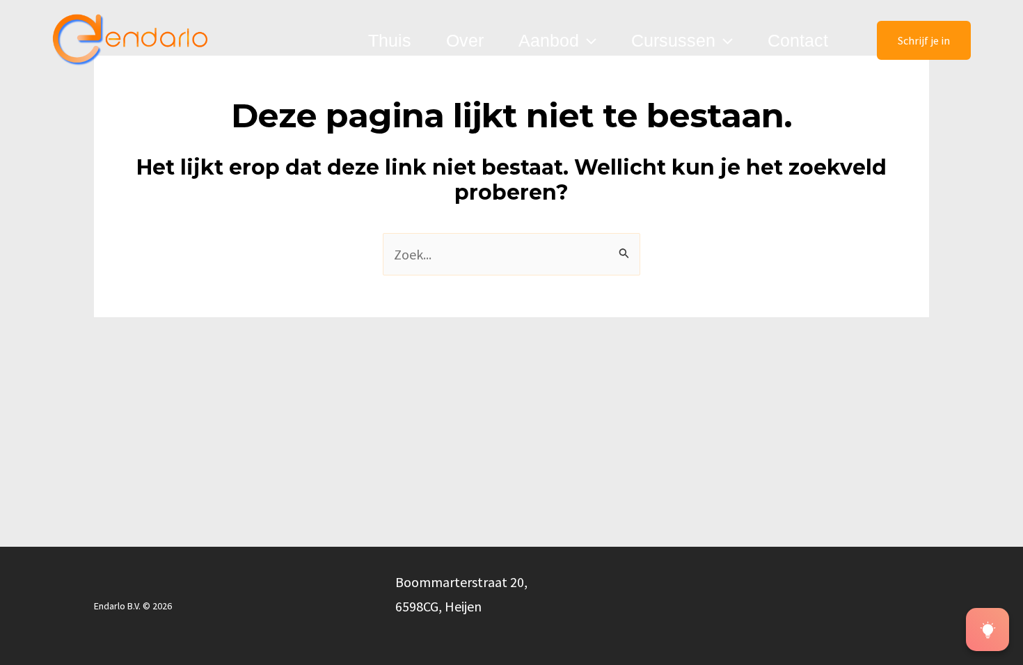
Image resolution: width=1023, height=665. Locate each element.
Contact (798, 40)
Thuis (389, 40)
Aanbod (548, 40)
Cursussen (673, 40)
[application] (587, 40)
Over (465, 40)
